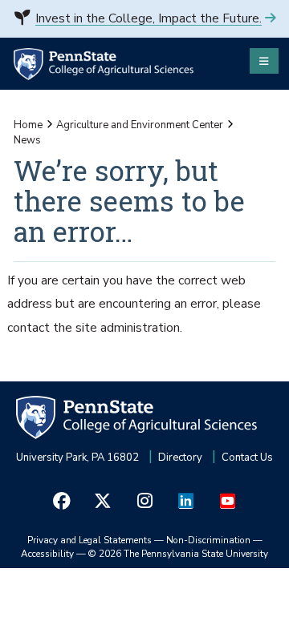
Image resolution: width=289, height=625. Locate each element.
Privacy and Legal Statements (89, 540)
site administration (127, 328)
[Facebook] (62, 501)
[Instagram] (144, 501)
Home (28, 125)
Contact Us (247, 457)
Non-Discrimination (208, 540)
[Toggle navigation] (264, 61)
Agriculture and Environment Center (139, 125)
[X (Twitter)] (103, 501)
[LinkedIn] (186, 501)
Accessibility (47, 553)
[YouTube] (227, 501)
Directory (180, 457)
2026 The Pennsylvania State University (178, 553)
